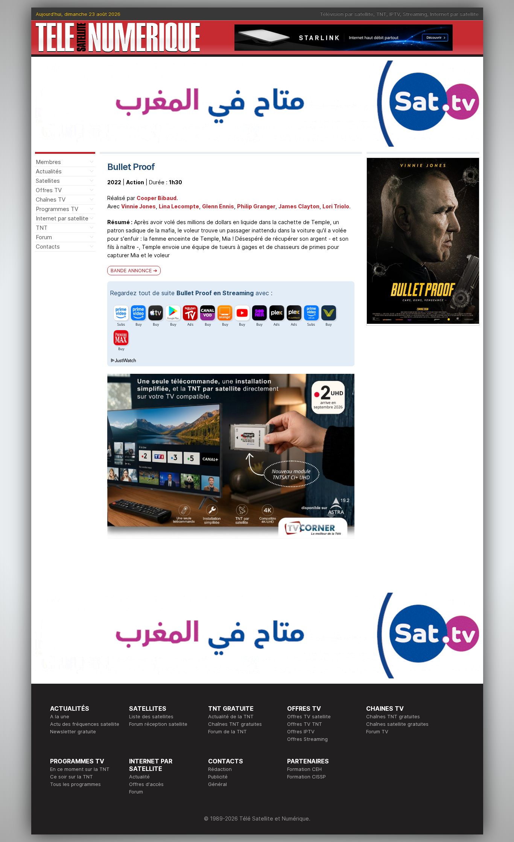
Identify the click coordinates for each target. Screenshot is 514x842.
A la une (59, 716)
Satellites (48, 180)
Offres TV (49, 190)
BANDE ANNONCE (131, 270)
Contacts (48, 246)
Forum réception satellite (158, 724)
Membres (48, 161)
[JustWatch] (123, 360)
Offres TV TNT (304, 724)
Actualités (49, 171)
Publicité (218, 777)
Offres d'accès (146, 784)
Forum (44, 237)
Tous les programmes (75, 784)
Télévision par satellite (346, 14)
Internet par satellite (454, 14)
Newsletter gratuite (73, 731)
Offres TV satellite (309, 716)
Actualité (139, 777)
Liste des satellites (151, 716)
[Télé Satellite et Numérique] (118, 37)
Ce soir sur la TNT (71, 777)
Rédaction (220, 769)
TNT (381, 14)
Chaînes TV (50, 199)
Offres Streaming (307, 739)
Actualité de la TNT (231, 716)
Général (217, 784)
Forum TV (377, 731)
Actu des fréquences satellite (84, 724)
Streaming (415, 14)
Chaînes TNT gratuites (235, 724)
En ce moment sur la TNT (79, 769)
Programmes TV (57, 208)
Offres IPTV (301, 731)
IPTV (394, 14)
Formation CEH (304, 769)
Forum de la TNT (227, 731)
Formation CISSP (306, 777)
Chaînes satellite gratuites (397, 724)
